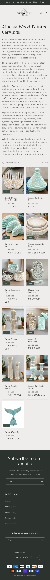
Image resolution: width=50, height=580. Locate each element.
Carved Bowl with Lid (35, 199)
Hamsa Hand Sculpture (33, 291)
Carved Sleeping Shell (11, 245)
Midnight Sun (21, 575)
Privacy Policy (11, 518)
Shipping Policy (11, 507)
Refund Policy (11, 512)
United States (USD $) (24, 557)
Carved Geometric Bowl (36, 245)
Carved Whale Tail (12, 432)
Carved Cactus (11, 339)
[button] (3, 13)
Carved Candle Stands (11, 387)
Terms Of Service (12, 524)
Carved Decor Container (34, 340)
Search (8, 501)
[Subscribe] (42, 481)
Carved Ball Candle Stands (36, 387)
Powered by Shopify (31, 575)
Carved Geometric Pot (12, 291)
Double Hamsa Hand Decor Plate (12, 199)
